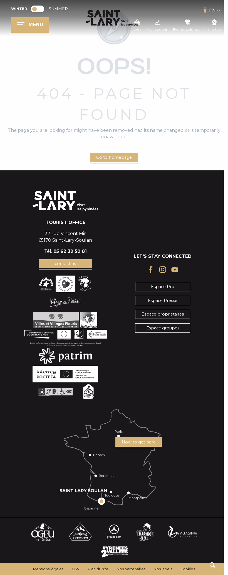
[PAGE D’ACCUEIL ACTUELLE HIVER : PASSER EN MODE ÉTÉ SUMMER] (37, 9)
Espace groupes (162, 328)
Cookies (187, 569)
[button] (212, 565)
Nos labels (163, 569)
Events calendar (187, 29)
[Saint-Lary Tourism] (112, 18)
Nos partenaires (131, 569)
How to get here (139, 442)
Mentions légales (48, 569)
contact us (65, 263)
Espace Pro (162, 286)
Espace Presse (162, 300)
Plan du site (98, 569)
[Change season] (39, 9)
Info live (214, 29)
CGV (76, 569)
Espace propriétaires (163, 314)
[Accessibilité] (205, 10)
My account (157, 29)
